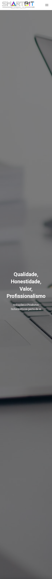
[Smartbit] (19, 5)
